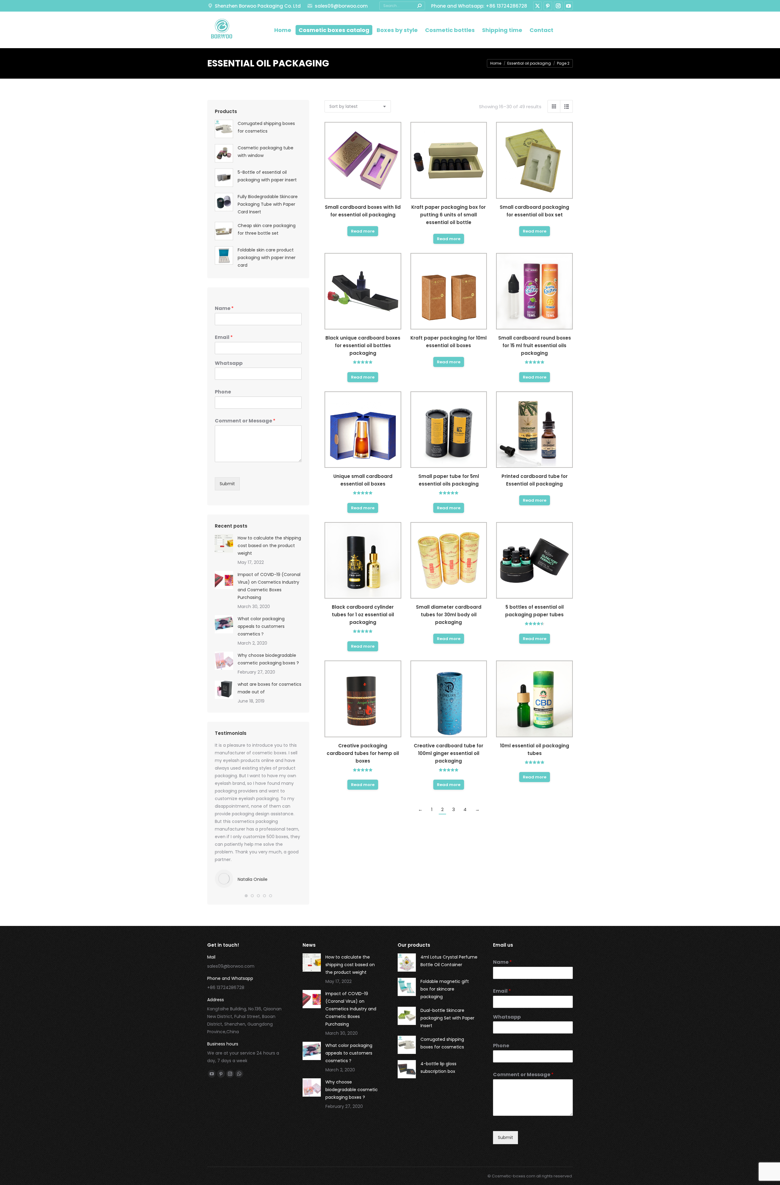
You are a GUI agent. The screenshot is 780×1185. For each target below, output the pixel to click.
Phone (223, 392)
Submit (227, 484)
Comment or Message (245, 421)
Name (224, 308)
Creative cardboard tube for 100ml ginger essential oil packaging (448, 753)
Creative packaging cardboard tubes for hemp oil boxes (363, 753)
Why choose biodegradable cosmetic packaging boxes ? (268, 659)
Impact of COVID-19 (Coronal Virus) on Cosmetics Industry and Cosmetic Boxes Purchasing (269, 585)
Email (224, 337)
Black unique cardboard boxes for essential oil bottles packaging (362, 345)
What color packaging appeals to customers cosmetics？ (261, 626)
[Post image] (224, 543)
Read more (362, 231)
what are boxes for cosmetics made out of (269, 688)
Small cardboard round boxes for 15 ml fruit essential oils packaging (534, 345)
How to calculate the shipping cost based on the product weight (269, 545)
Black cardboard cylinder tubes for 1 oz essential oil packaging (363, 614)
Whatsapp (229, 363)
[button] (246, 895)
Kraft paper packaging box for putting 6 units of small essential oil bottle (448, 215)
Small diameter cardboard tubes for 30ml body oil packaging (448, 614)
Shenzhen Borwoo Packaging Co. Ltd (258, 6)
